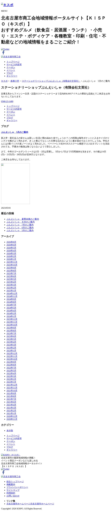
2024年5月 (11, 308)
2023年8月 (11, 330)
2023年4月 (11, 342)
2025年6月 (11, 276)
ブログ (9, 73)
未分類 (9, 430)
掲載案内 (10, 484)
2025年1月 (11, 290)
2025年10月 (11, 265)
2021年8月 (11, 396)
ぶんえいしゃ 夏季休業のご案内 (22, 219)
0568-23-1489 (7, 101)
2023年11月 (11, 322)
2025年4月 (11, 282)
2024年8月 (11, 302)
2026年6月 (11, 245)
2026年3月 (11, 253)
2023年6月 (11, 336)
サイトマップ (12, 490)
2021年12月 (11, 385)
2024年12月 (11, 293)
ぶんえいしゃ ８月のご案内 (20, 222)
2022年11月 (11, 356)
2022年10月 (11, 359)
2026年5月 (11, 248)
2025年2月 (11, 288)
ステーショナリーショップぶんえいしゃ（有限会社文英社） (51, 81)
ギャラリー (11, 76)
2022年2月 (11, 379)
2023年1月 (11, 350)
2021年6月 (11, 402)
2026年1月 (11, 259)
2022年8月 (11, 365)
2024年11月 (11, 296)
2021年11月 (11, 388)
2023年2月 (11, 348)
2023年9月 (11, 328)
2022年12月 (11, 353)
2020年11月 (11, 419)
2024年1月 (11, 316)
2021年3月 (11, 408)
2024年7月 (11, 305)
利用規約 (10, 493)
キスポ (4, 81)
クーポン (10, 67)
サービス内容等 (14, 64)
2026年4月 (11, 250)
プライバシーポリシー (17, 487)
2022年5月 (11, 370)
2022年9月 (11, 362)
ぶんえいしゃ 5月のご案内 (14, 132)
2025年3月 (11, 285)
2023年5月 (11, 339)
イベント (10, 70)
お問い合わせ (12, 496)
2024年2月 (11, 313)
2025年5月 (11, 279)
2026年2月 (11, 256)
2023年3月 (11, 345)
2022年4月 (11, 373)
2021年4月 (11, 405)
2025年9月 (11, 268)
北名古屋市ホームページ (18, 504)
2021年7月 (11, 399)
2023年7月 (11, 333)
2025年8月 (11, 270)
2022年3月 (11, 376)
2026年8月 (11, 242)
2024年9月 (11, 299)
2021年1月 (11, 413)
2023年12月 (11, 319)
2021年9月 (11, 393)
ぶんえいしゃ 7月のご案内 (20, 225)
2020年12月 (11, 416)
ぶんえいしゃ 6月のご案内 (20, 227)
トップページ (12, 62)
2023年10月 (11, 325)
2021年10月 (11, 390)
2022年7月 (11, 368)
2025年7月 (11, 273)
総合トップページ (15, 481)
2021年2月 (11, 410)
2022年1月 (11, 382)
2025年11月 (11, 262)
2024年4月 (11, 310)
